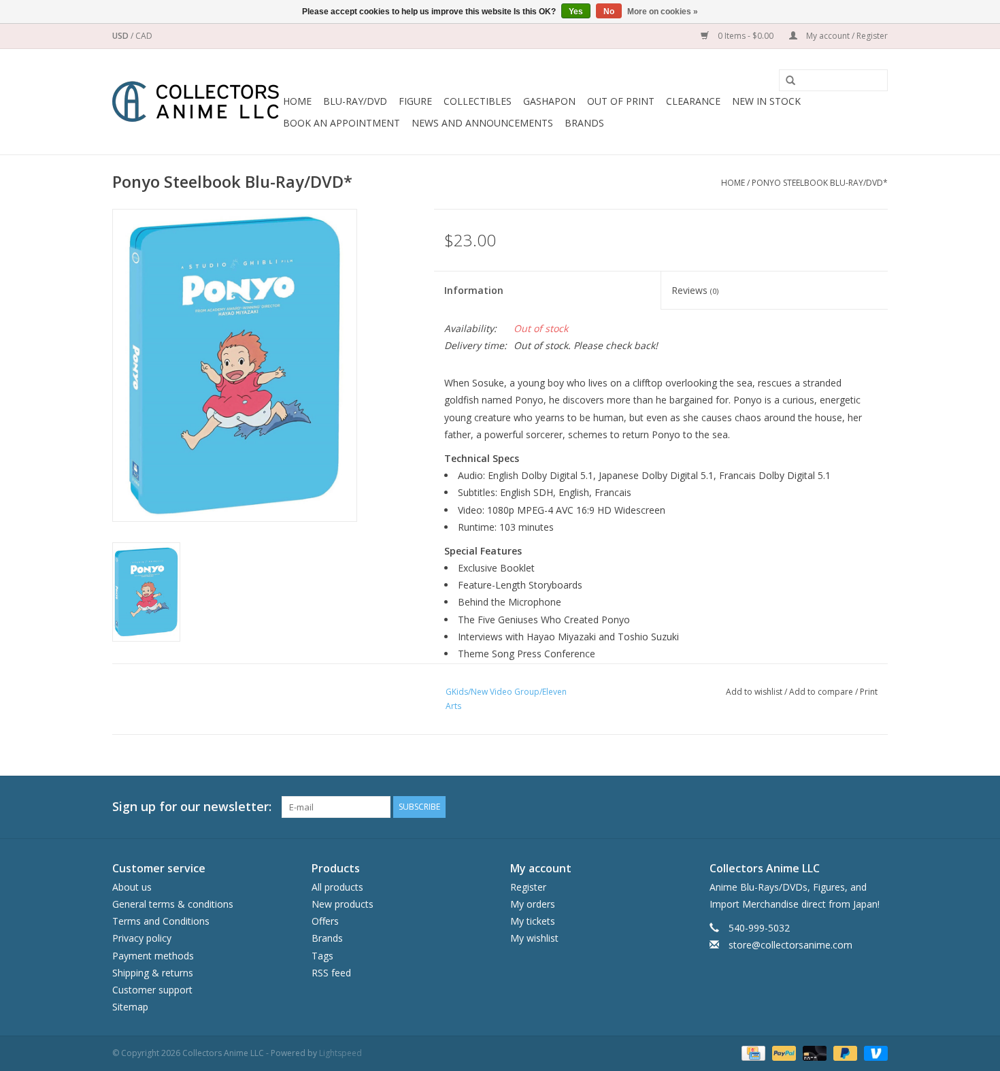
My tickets (532, 921)
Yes (576, 11)
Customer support (152, 989)
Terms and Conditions (161, 921)
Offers (325, 921)
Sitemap (130, 1006)
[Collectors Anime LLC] (195, 101)
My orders (532, 903)
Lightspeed (340, 1053)
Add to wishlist (754, 691)
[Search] (786, 81)
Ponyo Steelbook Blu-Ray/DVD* (820, 182)
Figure (415, 101)
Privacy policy (141, 938)
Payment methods (153, 955)
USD (121, 36)
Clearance (693, 101)
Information (473, 290)
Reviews (694, 290)
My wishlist (534, 938)
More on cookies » (662, 11)
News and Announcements (482, 122)
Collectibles (478, 101)
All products (337, 886)
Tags (322, 955)
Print (869, 691)
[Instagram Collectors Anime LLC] (877, 807)
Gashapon (549, 101)
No (608, 11)
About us (132, 886)
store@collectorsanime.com (790, 944)
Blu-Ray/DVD (355, 101)
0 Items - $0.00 (746, 36)
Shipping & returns (152, 972)
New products (342, 903)
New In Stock (766, 101)
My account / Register (846, 36)
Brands (584, 122)
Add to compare (822, 691)
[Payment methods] (752, 1053)
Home (297, 101)
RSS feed (331, 972)
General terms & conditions (172, 903)
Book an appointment (341, 122)
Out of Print (620, 101)
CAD (143, 36)
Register (528, 886)
